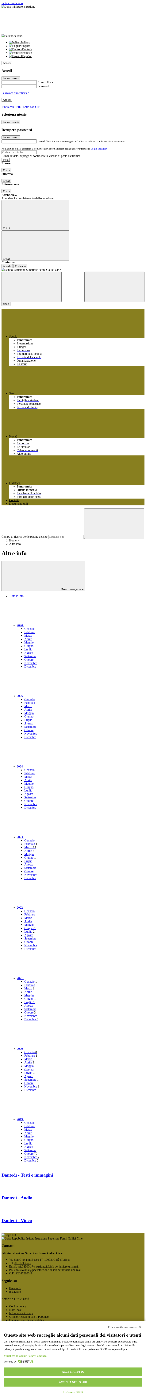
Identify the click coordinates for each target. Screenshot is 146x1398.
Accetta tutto (73, 1371)
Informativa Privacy (21, 1313)
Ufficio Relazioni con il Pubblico (29, 1316)
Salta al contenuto (12, 3)
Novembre (30, 663)
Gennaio (29, 628)
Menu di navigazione (71, 589)
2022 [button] (20, 907)
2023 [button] (20, 837)
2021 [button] (20, 978)
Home (13, 540)
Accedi (7, 63)
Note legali (15, 1309)
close (6, 303)
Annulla (7, 266)
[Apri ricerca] (114, 287)
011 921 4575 (22, 1263)
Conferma (20, 266)
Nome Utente (45, 82)
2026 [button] (20, 625)
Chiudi (6, 170)
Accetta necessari (73, 1382)
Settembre (30, 656)
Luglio (28, 649)
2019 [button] (20, 1119)
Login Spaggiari (99, 148)
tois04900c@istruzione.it (48, 1266)
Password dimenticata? (15, 93)
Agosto (28, 652)
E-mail (41, 141)
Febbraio (29, 632)
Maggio (29, 642)
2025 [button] (20, 695)
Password (43, 86)
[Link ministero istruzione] (18, 6)
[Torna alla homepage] (73, 270)
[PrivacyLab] (25, 1362)
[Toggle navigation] (32, 287)
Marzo (28, 635)
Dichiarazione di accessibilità (26, 1320)
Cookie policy (17, 1306)
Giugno (28, 646)
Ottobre (28, 659)
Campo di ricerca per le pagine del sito (25, 536)
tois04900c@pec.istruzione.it (48, 1270)
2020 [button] (20, 1048)
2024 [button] (20, 766)
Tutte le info (16, 596)
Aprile (28, 639)
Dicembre (30, 666)
